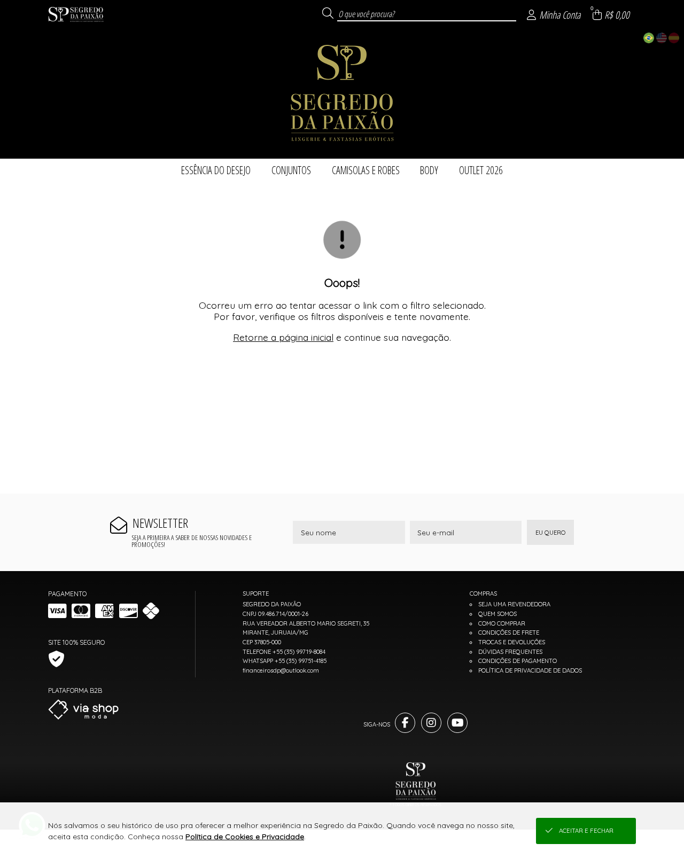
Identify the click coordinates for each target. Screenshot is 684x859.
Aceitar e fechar (586, 830)
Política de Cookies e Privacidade (244, 836)
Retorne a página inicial (283, 337)
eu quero (550, 532)
